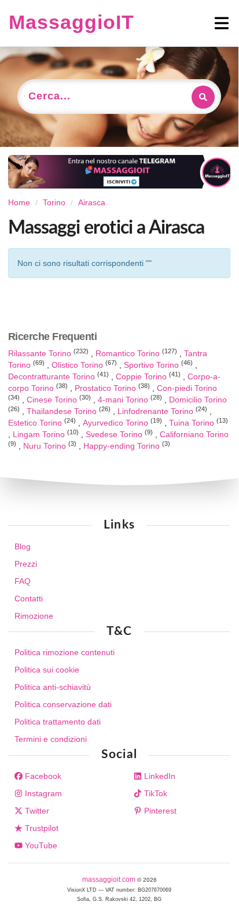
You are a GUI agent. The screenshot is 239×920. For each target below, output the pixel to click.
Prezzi (25, 563)
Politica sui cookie (46, 669)
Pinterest (159, 810)
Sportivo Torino (152, 365)
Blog (22, 546)
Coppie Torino (142, 376)
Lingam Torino (40, 434)
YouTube (40, 845)
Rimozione (33, 615)
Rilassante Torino (40, 353)
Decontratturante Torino (52, 376)
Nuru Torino (45, 445)
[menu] (182, 23)
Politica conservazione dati (63, 704)
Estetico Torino (36, 422)
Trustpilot (40, 828)
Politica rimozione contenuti (64, 652)
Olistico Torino (78, 365)
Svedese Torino (115, 434)
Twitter (36, 810)
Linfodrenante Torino (156, 411)
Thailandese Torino (63, 411)
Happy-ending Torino (122, 445)
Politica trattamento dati (57, 721)
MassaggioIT (71, 22)
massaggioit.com (109, 879)
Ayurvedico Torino (116, 422)
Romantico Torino (128, 353)
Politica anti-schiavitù (52, 687)
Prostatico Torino (106, 388)
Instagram (42, 793)
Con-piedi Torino (187, 388)
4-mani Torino (124, 399)
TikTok (154, 793)
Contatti (28, 598)
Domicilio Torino (198, 399)
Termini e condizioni (50, 739)
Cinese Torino (53, 399)
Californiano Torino (194, 434)
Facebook (42, 776)
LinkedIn (158, 776)
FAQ (22, 581)
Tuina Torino (192, 422)
